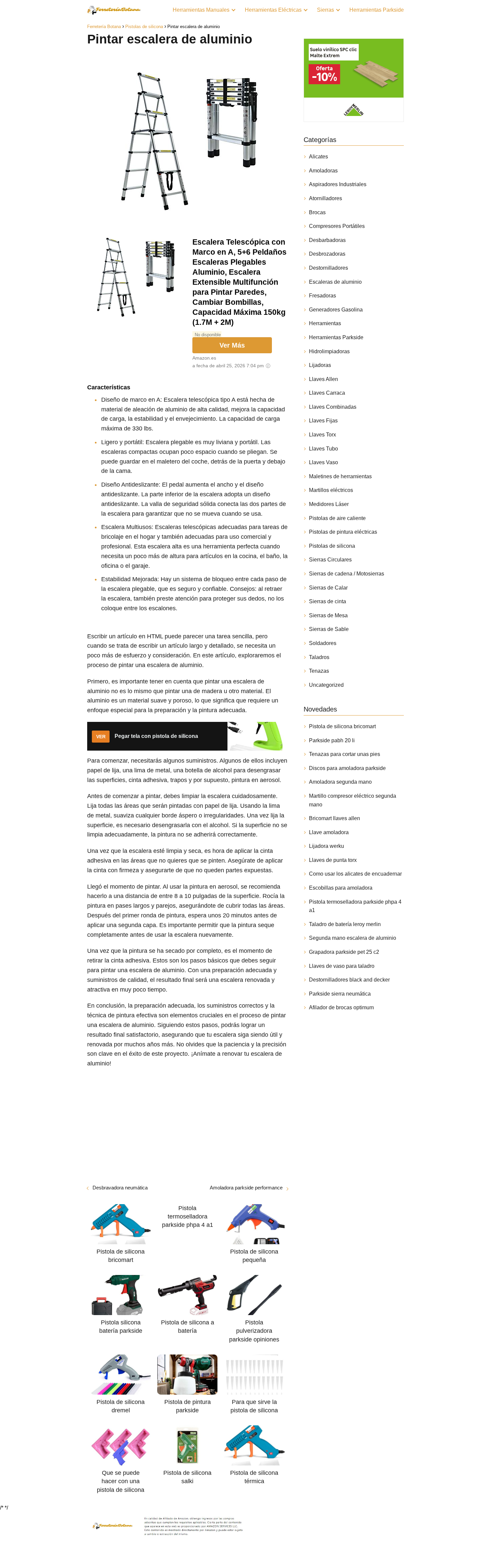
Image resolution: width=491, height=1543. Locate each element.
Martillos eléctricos (331, 490)
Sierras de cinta (327, 601)
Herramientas (325, 323)
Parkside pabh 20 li (332, 740)
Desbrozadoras (327, 254)
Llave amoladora (329, 832)
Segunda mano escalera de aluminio (352, 938)
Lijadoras (320, 365)
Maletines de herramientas (340, 476)
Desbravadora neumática (120, 1187)
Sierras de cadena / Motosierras (346, 573)
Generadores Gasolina (336, 309)
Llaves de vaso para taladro (341, 966)
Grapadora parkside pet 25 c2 (344, 952)
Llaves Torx (322, 434)
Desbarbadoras (327, 240)
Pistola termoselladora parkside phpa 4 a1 (355, 906)
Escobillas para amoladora (340, 888)
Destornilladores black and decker (349, 980)
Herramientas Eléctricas (273, 10)
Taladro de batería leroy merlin (345, 924)
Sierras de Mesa (328, 615)
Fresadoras (322, 295)
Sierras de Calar (328, 588)
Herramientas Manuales (201, 10)
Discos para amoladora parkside (347, 768)
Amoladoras (323, 170)
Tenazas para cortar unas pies (344, 754)
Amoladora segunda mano (340, 782)
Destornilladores (328, 268)
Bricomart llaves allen (334, 818)
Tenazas (319, 671)
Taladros (319, 657)
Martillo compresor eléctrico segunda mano (352, 800)
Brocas (317, 212)
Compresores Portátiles (337, 226)
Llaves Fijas (323, 420)
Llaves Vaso (323, 462)
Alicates (318, 156)
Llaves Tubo (323, 449)
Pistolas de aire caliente (337, 518)
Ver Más (232, 345)
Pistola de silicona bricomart (342, 726)
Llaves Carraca (327, 393)
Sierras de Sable (329, 629)
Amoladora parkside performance (246, 1187)
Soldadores (322, 643)
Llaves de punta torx (333, 860)
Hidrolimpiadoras (329, 351)
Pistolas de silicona (332, 546)
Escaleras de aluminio (335, 282)
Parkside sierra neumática (340, 994)
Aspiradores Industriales (337, 184)
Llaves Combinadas (332, 407)
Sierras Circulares (330, 559)
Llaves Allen (323, 379)
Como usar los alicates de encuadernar (355, 874)
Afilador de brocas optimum (341, 1007)
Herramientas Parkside (376, 10)
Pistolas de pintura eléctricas (343, 532)
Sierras (325, 10)
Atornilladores (325, 198)
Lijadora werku (326, 846)
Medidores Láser (329, 504)
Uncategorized (326, 685)
